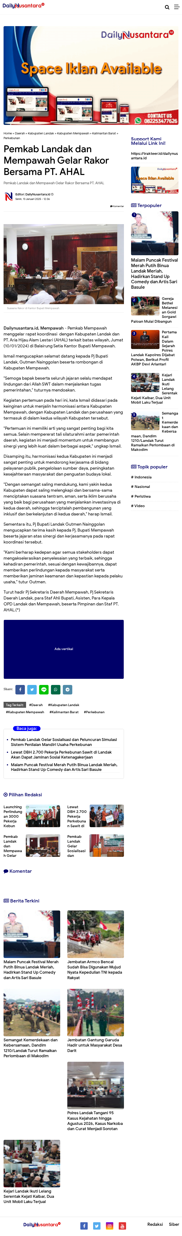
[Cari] (167, 7)
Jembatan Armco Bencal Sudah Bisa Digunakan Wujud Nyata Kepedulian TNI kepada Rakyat (94, 969)
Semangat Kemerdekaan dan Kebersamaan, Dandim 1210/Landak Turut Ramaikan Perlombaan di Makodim (31, 1048)
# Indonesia (141, 477)
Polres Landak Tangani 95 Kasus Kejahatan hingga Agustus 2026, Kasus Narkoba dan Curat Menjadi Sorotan (95, 1120)
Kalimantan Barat (104, 133)
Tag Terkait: (15, 705)
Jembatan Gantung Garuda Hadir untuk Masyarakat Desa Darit (94, 1045)
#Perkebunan (94, 712)
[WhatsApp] (55, 689)
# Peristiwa (141, 496)
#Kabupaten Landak (63, 705)
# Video (138, 506)
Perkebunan (12, 138)
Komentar (118, 206)
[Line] (44, 689)
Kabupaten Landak (41, 133)
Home (8, 133)
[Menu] (178, 7)
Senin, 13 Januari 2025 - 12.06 (32, 199)
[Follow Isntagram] (109, 1226)
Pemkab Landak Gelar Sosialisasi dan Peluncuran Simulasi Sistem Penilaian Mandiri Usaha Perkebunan (64, 742)
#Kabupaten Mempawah (25, 712)
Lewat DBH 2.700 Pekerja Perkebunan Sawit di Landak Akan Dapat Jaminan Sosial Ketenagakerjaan (61, 755)
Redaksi (155, 1224)
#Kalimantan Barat (64, 712)
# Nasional (140, 486)
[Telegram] (67, 689)
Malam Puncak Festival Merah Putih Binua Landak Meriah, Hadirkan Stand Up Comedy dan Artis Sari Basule (64, 767)
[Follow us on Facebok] (84, 1226)
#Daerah (36, 705)
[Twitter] (32, 689)
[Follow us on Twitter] (97, 1226)
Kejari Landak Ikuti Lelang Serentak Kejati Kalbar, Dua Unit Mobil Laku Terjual (29, 1196)
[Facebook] (20, 689)
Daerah (20, 133)
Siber (174, 1224)
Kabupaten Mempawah (73, 133)
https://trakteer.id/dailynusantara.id (154, 155)
